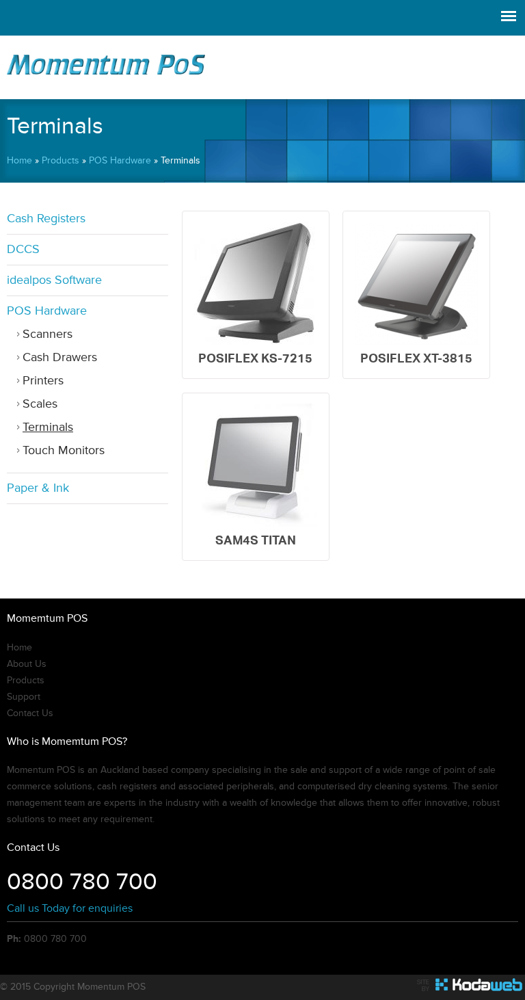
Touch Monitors (64, 450)
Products (60, 160)
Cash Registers (46, 218)
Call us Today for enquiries (70, 908)
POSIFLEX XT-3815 (416, 358)
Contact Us (30, 713)
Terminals (48, 427)
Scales (40, 404)
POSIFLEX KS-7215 (255, 358)
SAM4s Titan (255, 540)
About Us (26, 664)
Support (23, 697)
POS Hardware (120, 160)
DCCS (23, 249)
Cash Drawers (60, 357)
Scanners (47, 334)
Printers (43, 380)
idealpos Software (54, 280)
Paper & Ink (38, 488)
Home (19, 160)
